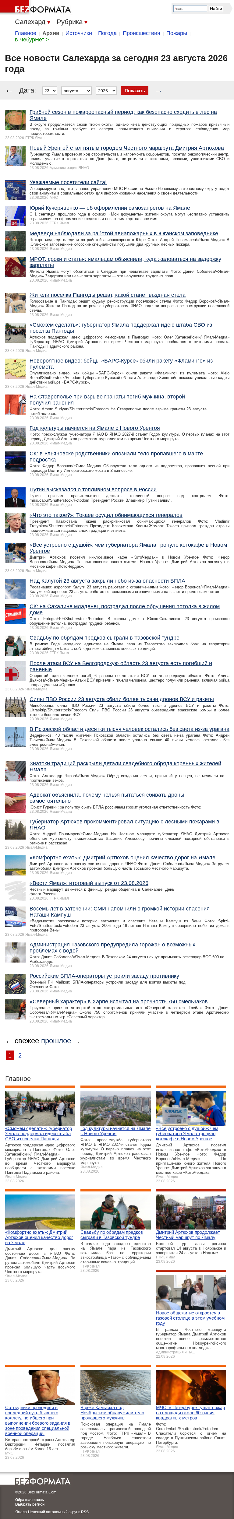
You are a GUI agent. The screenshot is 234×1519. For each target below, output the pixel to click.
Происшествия (141, 33)
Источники (79, 33)
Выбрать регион (29, 1504)
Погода (107, 33)
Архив (50, 33)
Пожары (176, 33)
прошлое (56, 1041)
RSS (85, 1512)
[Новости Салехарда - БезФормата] (36, 7)
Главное (25, 33)
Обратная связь (29, 1500)
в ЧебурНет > (32, 40)
